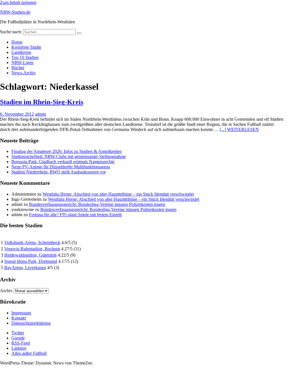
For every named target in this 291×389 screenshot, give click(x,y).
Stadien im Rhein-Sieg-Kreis (41, 102)
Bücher (17, 67)
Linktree (18, 348)
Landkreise (21, 52)
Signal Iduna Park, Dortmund (30, 261)
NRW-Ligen (22, 62)
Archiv (6, 290)
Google (18, 337)
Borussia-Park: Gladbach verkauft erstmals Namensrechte (63, 161)
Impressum (21, 312)
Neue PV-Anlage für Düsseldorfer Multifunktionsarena (60, 166)
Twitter (17, 332)
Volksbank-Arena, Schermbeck (32, 242)
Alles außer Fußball (29, 353)
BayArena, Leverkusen (25, 267)
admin (40, 114)
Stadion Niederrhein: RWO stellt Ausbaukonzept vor (58, 171)
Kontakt (18, 318)
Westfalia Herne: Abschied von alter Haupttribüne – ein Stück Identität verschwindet (118, 194)
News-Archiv (23, 72)
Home (16, 42)
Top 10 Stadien (25, 57)
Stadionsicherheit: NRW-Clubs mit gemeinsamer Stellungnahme (68, 156)
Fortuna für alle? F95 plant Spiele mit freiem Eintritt (75, 214)
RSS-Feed (20, 343)
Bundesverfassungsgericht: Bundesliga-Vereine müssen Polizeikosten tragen (97, 204)
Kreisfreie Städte (26, 47)
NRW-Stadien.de (15, 12)
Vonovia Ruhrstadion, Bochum (32, 248)
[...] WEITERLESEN (239, 129)
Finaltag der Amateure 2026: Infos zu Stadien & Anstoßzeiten (66, 151)
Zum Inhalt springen (18, 2)
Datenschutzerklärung (31, 323)
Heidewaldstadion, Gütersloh (30, 255)
